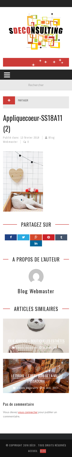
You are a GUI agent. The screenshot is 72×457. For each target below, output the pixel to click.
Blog (43, 451)
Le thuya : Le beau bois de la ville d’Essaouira (36, 378)
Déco (32, 445)
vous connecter (28, 412)
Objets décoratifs (27, 347)
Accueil (33, 451)
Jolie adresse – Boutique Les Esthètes (36, 341)
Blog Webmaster (36, 291)
